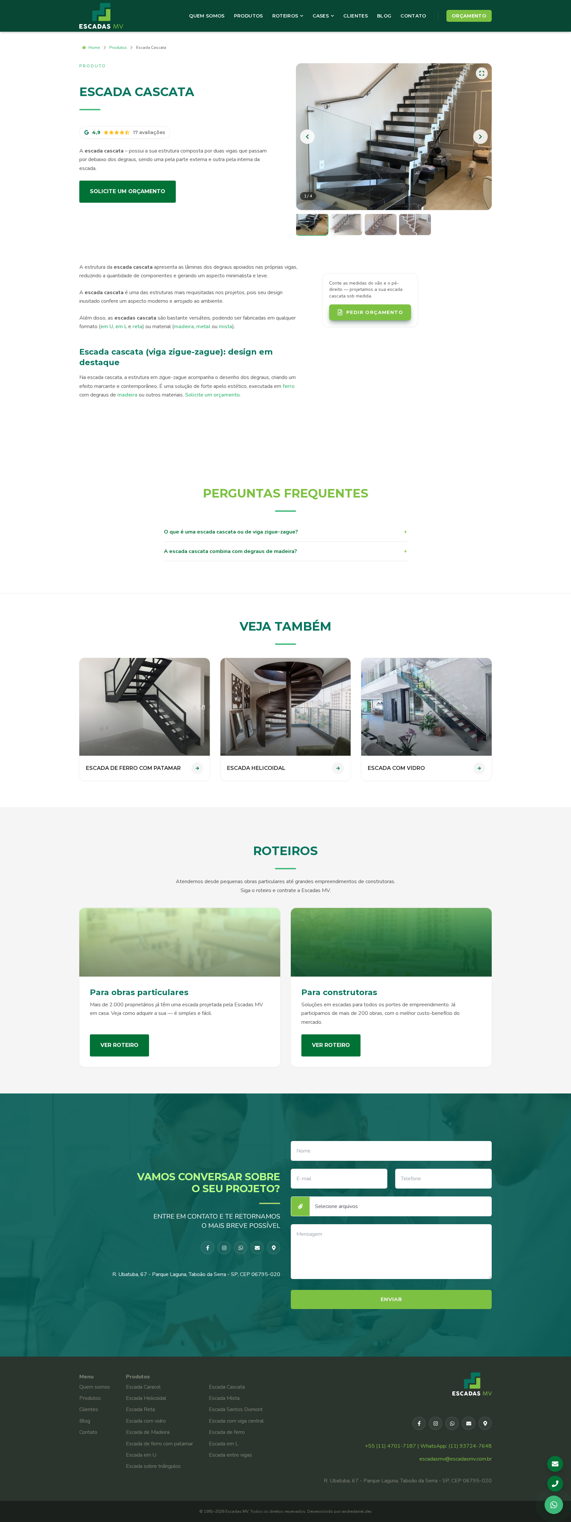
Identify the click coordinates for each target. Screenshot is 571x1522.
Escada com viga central (236, 1421)
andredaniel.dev (356, 1511)
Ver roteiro (119, 1045)
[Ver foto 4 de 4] (415, 224)
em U (106, 326)
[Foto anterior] (307, 136)
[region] (394, 136)
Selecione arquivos (336, 1206)
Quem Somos (207, 16)
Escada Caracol (143, 1387)
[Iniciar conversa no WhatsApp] (240, 1247)
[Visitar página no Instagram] (224, 1247)
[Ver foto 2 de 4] (346, 224)
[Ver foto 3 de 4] (381, 224)
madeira (184, 326)
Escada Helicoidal (146, 1398)
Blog (384, 16)
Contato (413, 16)
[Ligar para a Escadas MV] (555, 1484)
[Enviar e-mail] (257, 1247)
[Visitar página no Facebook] (207, 1247)
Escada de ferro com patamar (159, 1443)
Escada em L (223, 1443)
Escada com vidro (146, 1421)
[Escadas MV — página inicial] (109, 16)
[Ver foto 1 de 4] (312, 224)
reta (137, 326)
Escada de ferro (227, 1432)
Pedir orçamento (374, 312)
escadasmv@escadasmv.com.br (455, 1459)
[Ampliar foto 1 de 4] (394, 136)
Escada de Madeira (148, 1432)
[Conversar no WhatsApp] (554, 1505)
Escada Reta (140, 1409)
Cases (321, 16)
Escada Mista (224, 1398)
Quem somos (94, 1387)
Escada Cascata (227, 1387)
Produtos (248, 16)
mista (225, 326)
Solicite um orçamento (127, 191)
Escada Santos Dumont (236, 1409)
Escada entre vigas (230, 1455)
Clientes (355, 16)
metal (203, 326)
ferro (288, 386)
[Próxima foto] (480, 136)
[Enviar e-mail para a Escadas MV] (555, 1464)
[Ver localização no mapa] (273, 1247)
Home (94, 47)
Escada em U (141, 1455)
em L (121, 326)
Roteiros (285, 16)
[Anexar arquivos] (300, 1206)
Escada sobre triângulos (153, 1466)
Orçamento (469, 16)
